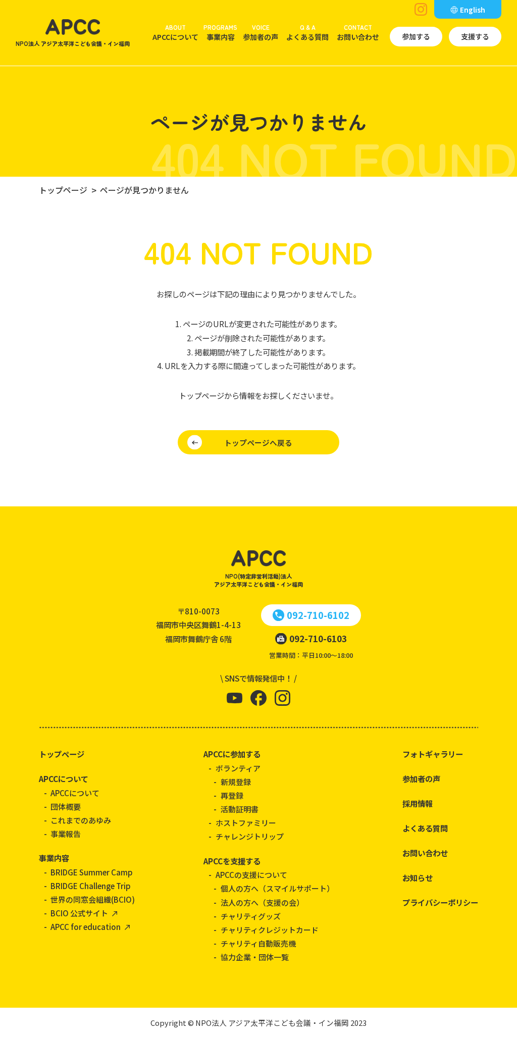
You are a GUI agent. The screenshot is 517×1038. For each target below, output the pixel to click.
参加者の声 (260, 32)
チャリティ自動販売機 (258, 943)
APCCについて (175, 32)
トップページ (61, 753)
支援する (475, 36)
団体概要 (65, 806)
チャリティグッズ (251, 916)
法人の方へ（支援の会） (262, 902)
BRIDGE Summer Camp (91, 872)
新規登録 (236, 781)
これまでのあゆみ (80, 820)
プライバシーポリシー (440, 902)
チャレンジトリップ (250, 836)
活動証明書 (239, 809)
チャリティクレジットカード (270, 929)
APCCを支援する (232, 860)
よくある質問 (307, 32)
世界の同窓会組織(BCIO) (92, 899)
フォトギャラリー (432, 753)
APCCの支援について (251, 874)
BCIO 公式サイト (79, 913)
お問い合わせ (358, 32)
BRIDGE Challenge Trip (90, 885)
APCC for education (85, 926)
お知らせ (417, 877)
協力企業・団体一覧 (255, 957)
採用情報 (417, 803)
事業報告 (65, 833)
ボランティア (238, 768)
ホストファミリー (246, 822)
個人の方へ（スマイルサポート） (277, 888)
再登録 (232, 795)
